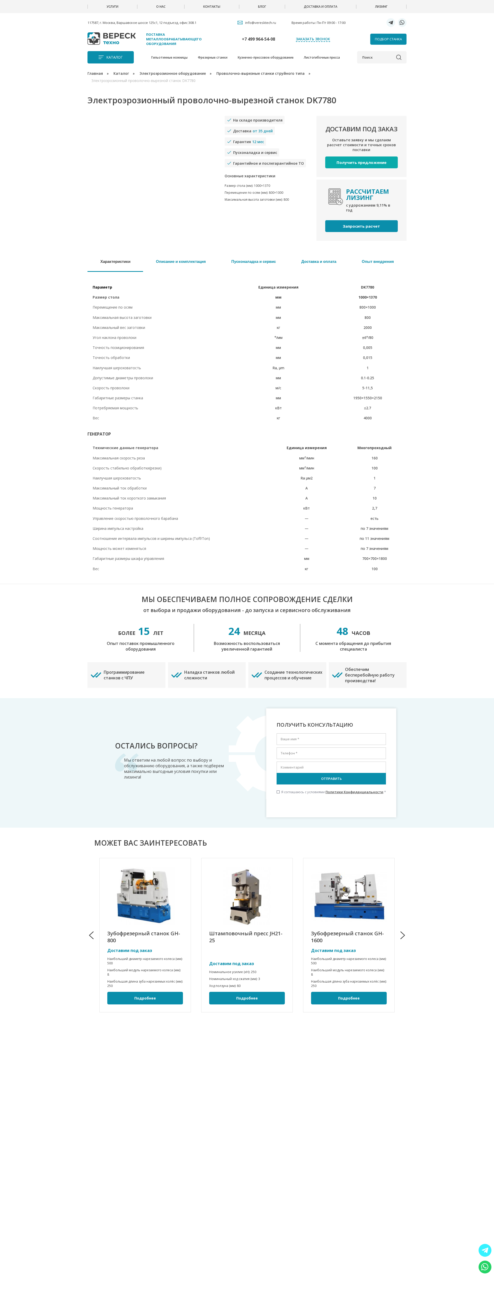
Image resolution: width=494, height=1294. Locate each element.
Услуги (112, 6)
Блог (262, 6)
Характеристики (115, 261)
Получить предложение (361, 162)
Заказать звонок (313, 38)
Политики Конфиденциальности (354, 792)
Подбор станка (388, 39)
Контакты (211, 6)
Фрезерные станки (212, 57)
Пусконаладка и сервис (253, 261)
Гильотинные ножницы (169, 57)
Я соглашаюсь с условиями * (331, 792)
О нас (160, 6)
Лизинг (381, 6)
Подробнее (145, 998)
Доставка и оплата (320, 6)
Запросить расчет (361, 226)
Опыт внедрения (378, 261)
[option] (145, 935)
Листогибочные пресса (322, 57)
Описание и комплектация (181, 261)
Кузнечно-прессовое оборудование (266, 57)
